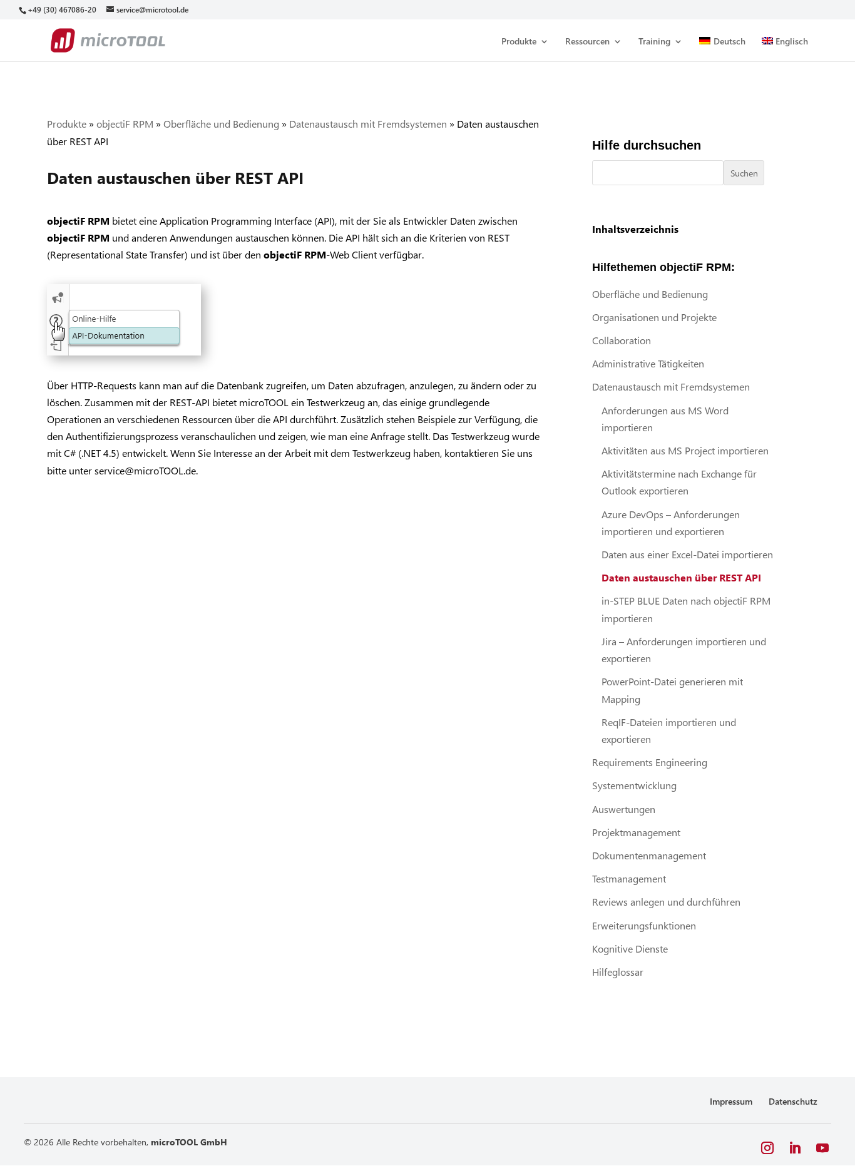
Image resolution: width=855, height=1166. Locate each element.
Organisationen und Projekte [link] (654, 317)
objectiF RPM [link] (124, 123)
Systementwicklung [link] (634, 785)
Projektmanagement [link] (636, 832)
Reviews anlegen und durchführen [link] (666, 901)
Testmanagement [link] (629, 878)
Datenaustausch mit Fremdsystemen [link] (368, 123)
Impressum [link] (731, 1101)
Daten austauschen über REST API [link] (681, 577)
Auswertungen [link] (623, 809)
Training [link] (654, 42)
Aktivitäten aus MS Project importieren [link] (685, 450)
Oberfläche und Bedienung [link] (221, 123)
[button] (767, 1148)
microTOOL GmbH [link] (189, 1142)
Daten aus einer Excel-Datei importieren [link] (687, 554)
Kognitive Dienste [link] (630, 948)
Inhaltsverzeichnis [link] (635, 228)
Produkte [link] (518, 42)
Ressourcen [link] (587, 42)
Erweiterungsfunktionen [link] (644, 925)
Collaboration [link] (621, 340)
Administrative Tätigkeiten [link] (648, 363)
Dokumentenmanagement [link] (649, 855)
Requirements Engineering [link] (649, 762)
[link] (62, 9)
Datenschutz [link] (793, 1101)
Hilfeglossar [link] (617, 971)
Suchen (744, 173)
